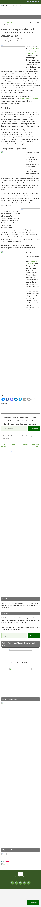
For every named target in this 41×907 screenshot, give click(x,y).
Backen (5, 436)
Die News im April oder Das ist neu (31, 445)
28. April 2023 (18, 38)
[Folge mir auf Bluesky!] (30, 1)
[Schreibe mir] (38, 1)
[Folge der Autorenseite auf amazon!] (36, 1)
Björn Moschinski (12, 436)
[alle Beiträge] (8, 23)
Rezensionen (20, 41)
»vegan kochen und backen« (29, 99)
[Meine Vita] (28, 1)
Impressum (3, 2)
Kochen (19, 436)
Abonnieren (34, 428)
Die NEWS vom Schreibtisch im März (9, 445)
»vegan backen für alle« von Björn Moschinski (32, 50)
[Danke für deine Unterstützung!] (33, 1)
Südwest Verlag (25, 436)
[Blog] (6, 864)
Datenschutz (11, 2)
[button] (3, 399)
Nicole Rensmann (7, 38)
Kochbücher (13, 41)
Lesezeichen (6, 438)
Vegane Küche (33, 436)
